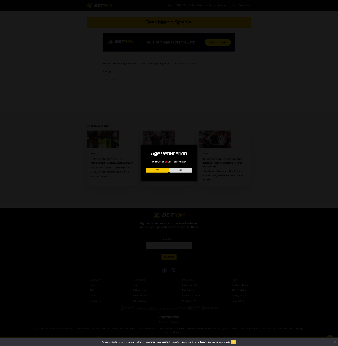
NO (180, 170)
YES (157, 170)
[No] (334, 342)
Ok (234, 342)
